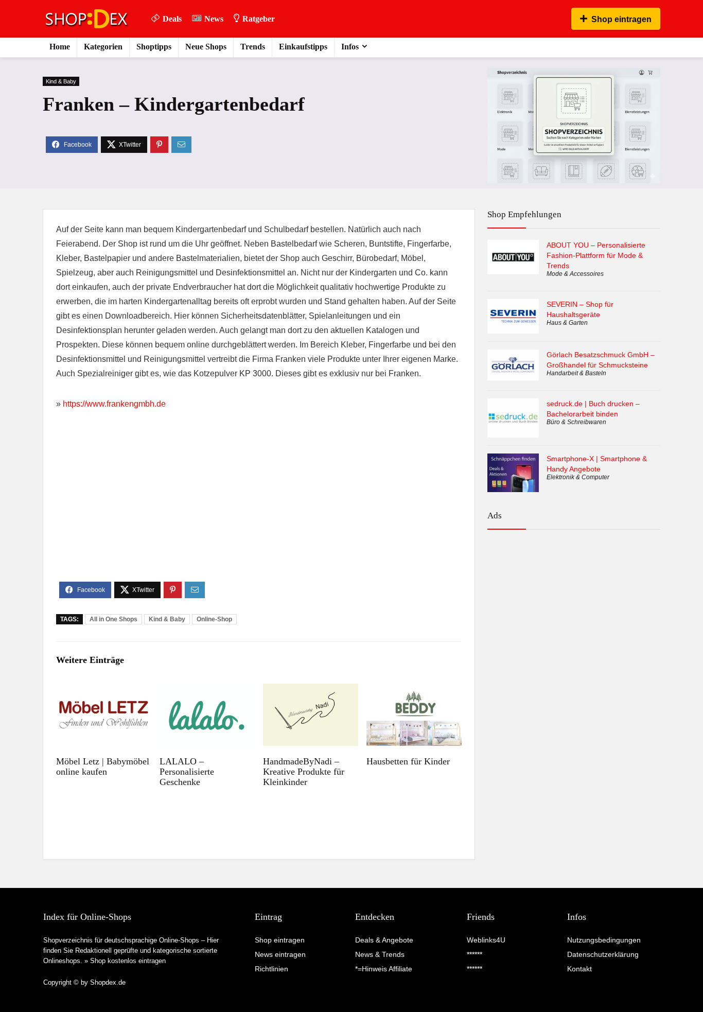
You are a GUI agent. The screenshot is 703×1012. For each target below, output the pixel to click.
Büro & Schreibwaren (576, 422)
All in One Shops (113, 619)
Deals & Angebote (384, 940)
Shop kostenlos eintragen (128, 961)
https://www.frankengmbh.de (114, 403)
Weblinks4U (486, 940)
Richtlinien (271, 969)
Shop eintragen (621, 19)
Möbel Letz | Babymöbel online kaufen (102, 766)
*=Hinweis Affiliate (383, 969)
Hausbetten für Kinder (408, 761)
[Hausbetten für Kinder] (414, 690)
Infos (350, 46)
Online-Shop (214, 619)
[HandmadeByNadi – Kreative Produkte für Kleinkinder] (310, 690)
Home (59, 46)
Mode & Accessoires (575, 273)
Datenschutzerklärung (603, 954)
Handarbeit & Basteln (576, 373)
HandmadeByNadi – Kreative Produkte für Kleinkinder (303, 771)
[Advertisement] (259, 504)
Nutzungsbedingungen (604, 940)
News (213, 18)
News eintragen (280, 954)
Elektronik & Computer (578, 477)
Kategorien (103, 46)
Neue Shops (205, 46)
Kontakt (579, 969)
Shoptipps (153, 46)
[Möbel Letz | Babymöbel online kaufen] (103, 690)
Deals (172, 18)
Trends (252, 46)
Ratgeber (258, 18)
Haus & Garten (567, 322)
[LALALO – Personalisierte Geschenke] (207, 690)
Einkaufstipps (303, 46)
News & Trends (380, 954)
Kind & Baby (61, 81)
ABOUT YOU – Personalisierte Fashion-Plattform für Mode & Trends (596, 255)
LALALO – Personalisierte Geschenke (187, 771)
